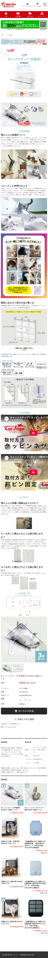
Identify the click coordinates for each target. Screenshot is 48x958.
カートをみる (37, 6)
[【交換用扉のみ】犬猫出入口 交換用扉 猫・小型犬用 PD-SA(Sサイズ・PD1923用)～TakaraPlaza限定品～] (35, 828)
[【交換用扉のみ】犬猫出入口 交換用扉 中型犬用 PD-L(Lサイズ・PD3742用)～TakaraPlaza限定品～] (35, 908)
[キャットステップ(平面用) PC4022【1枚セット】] (12, 794)
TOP (6, 16)
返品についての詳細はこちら (11, 723)
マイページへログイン (27, 6)
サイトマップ (42, 16)
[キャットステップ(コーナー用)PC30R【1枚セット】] (35, 794)
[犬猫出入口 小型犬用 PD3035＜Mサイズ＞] (12, 868)
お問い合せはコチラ (22, 772)
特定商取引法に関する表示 (27, 954)
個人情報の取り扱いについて (9, 954)
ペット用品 (9, 35)
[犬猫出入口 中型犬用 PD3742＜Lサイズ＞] (12, 908)
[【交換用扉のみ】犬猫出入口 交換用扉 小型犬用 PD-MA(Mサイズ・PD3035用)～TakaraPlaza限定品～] (35, 868)
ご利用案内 (18, 16)
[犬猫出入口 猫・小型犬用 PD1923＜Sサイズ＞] (12, 828)
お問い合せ (30, 16)
